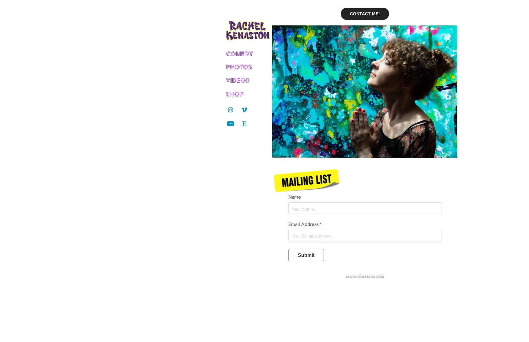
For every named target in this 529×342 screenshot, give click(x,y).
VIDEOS (237, 80)
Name (294, 196)
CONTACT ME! (365, 13)
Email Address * (304, 224)
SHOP (235, 94)
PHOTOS (239, 67)
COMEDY (239, 54)
